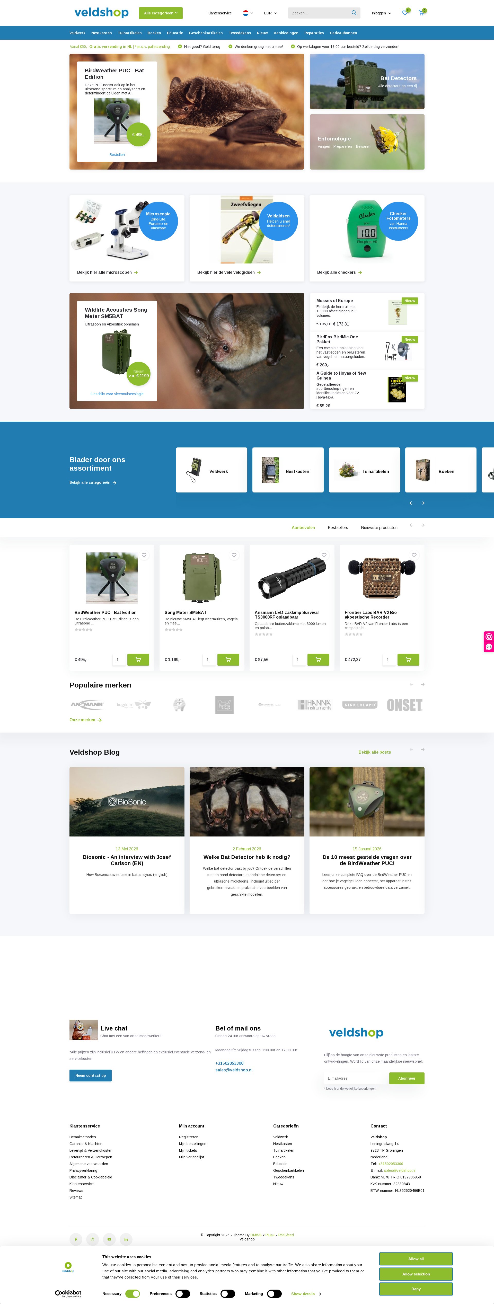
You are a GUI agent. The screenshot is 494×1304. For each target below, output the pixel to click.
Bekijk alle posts (375, 752)
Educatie (175, 33)
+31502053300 (229, 1063)
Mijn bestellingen (192, 1144)
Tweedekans (240, 33)
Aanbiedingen (286, 33)
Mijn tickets (188, 1150)
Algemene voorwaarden (88, 1164)
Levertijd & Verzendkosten (90, 1150)
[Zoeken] (354, 13)
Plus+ (270, 1235)
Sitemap (76, 1197)
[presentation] (411, 503)
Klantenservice (220, 13)
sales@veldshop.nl (233, 1070)
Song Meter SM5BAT (186, 612)
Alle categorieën (158, 13)
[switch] (182, 1294)
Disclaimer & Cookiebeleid (90, 1177)
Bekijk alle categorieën (90, 482)
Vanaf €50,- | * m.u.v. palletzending (120, 47)
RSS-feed (286, 1235)
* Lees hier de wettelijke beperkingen (350, 1088)
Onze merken (82, 720)
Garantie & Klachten (85, 1144)
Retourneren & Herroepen (90, 1157)
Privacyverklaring (83, 1170)
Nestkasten (101, 33)
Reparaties (314, 33)
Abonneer (407, 1078)
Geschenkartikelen (206, 33)
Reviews (76, 1190)
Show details (303, 1294)
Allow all (416, 1259)
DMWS (256, 1235)
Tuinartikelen (130, 33)
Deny (416, 1289)
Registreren (188, 1137)
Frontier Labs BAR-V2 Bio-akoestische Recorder (371, 614)
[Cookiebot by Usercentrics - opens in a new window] (68, 1294)
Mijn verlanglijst (191, 1157)
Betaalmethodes (82, 1137)
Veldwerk (77, 33)
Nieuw (262, 33)
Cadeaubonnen (343, 33)
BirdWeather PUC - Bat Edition (106, 612)
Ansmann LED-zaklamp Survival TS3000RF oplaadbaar (287, 614)
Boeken (154, 33)
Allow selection (416, 1274)
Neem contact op (90, 1075)
